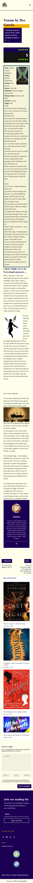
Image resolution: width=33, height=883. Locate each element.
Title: (7, 68)
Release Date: (10, 96)
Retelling (8, 38)
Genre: (7, 88)
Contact (14, 875)
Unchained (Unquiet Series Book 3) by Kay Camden (16, 664)
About (3, 875)
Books (7, 35)
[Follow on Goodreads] (14, 837)
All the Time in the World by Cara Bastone (16, 735)
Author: (8, 83)
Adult (17, 33)
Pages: (7, 103)
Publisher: (8, 91)
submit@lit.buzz (7, 846)
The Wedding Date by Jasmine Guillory (15, 712)
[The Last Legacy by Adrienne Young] (16, 601)
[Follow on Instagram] (6, 837)
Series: (7, 76)
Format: (8, 101)
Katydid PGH (23, 881)
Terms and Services (23, 875)
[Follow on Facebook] (3, 837)
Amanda (16, 30)
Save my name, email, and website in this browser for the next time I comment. (16, 781)
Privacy (8, 875)
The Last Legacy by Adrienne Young (14, 624)
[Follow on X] (10, 837)
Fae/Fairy (13, 35)
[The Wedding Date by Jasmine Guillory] (16, 689)
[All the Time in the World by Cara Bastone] (16, 724)
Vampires (15, 38)
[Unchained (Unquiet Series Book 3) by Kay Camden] (16, 644)
